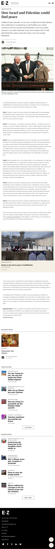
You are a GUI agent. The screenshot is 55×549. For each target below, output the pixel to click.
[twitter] (12, 544)
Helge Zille (12, 450)
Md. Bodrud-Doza (14, 394)
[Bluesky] (20, 544)
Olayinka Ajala (13, 493)
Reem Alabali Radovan (15, 465)
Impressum (5, 539)
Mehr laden (28, 498)
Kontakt (4, 533)
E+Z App (4, 530)
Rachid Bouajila (13, 381)
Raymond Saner (7, 267)
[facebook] (7, 544)
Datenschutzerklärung (9, 524)
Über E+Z (5, 527)
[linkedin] (16, 544)
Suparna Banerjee (11, 356)
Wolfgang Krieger (14, 410)
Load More (28, 427)
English (49, 3)
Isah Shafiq (12, 423)
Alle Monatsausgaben (8, 536)
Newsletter (5, 521)
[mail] (3, 544)
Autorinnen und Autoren (9, 518)
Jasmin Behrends (14, 476)
